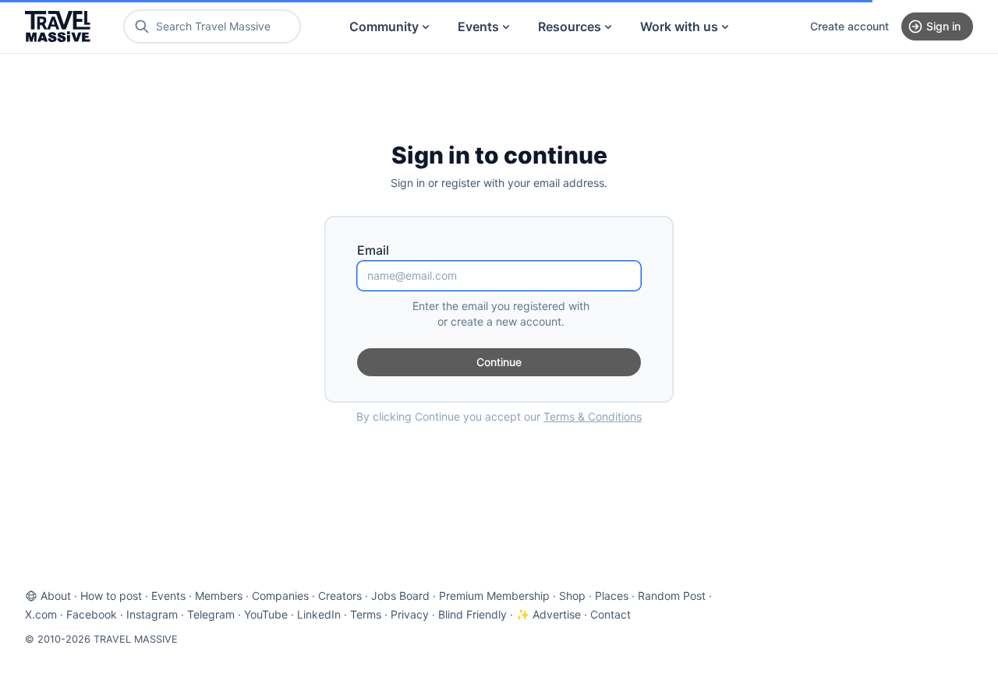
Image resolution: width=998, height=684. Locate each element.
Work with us (679, 26)
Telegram (211, 614)
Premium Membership (494, 595)
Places (611, 595)
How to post (111, 595)
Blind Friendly (472, 614)
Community (384, 26)
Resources (569, 26)
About (56, 595)
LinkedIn (319, 614)
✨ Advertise (548, 614)
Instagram (152, 614)
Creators (340, 595)
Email (373, 250)
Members (218, 595)
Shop (572, 595)
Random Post (672, 595)
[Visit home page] (57, 26)
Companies (280, 595)
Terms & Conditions (592, 416)
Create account (849, 26)
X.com (41, 614)
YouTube (266, 614)
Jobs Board (400, 595)
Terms (365, 614)
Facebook (91, 614)
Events (478, 26)
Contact (610, 614)
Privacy (410, 614)
